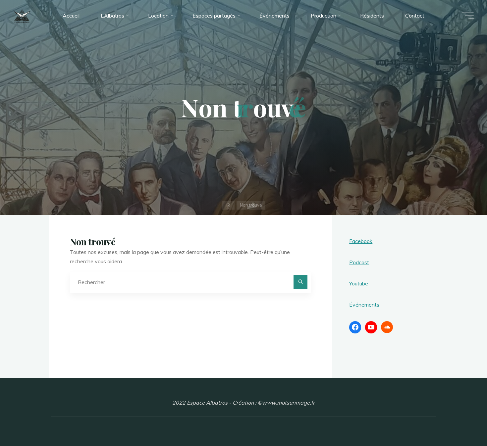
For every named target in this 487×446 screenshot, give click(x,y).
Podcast (359, 262)
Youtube (358, 283)
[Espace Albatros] (22, 15)
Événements (364, 304)
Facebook (360, 241)
